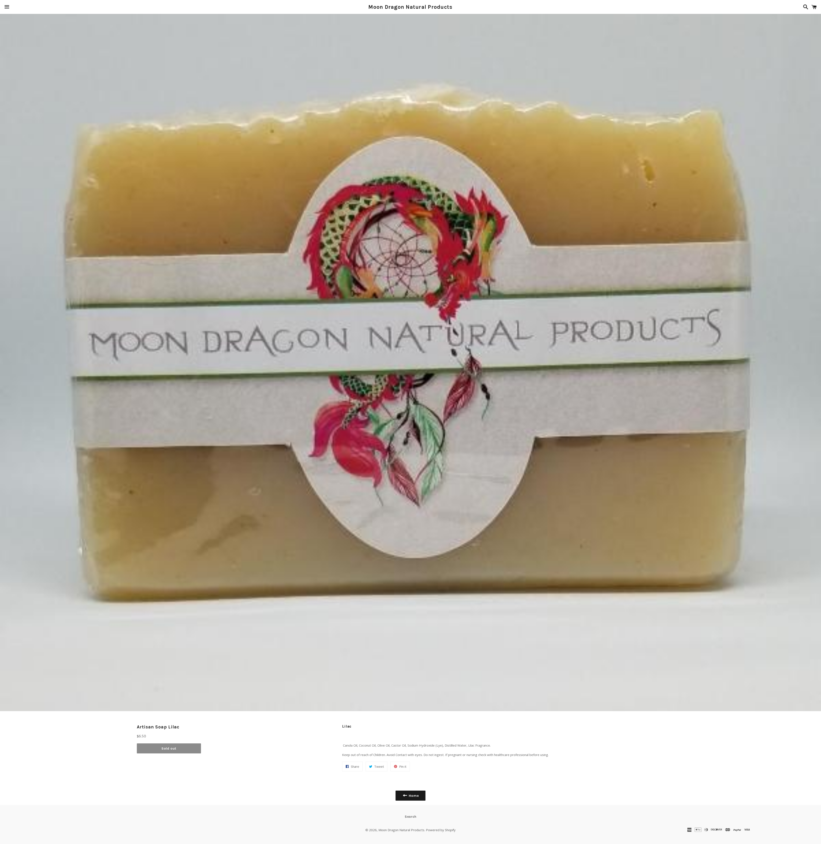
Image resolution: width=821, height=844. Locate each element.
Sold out (168, 748)
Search (410, 817)
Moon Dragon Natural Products (410, 7)
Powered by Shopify (441, 830)
